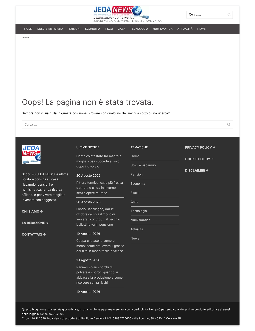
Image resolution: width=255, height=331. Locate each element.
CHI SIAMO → (32, 211)
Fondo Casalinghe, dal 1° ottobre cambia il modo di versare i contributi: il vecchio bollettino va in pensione (98, 216)
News (135, 238)
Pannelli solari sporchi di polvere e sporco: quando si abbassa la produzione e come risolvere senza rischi (99, 275)
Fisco (135, 193)
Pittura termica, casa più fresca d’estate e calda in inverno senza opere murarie (99, 188)
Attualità (137, 229)
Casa (134, 202)
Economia (138, 183)
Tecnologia (139, 211)
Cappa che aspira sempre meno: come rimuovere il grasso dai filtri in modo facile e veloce (100, 246)
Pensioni (137, 174)
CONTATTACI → (34, 234)
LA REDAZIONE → (35, 223)
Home (25, 37)
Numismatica (140, 220)
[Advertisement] (127, 69)
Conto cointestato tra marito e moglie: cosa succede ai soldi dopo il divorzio (98, 161)
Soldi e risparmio (143, 165)
